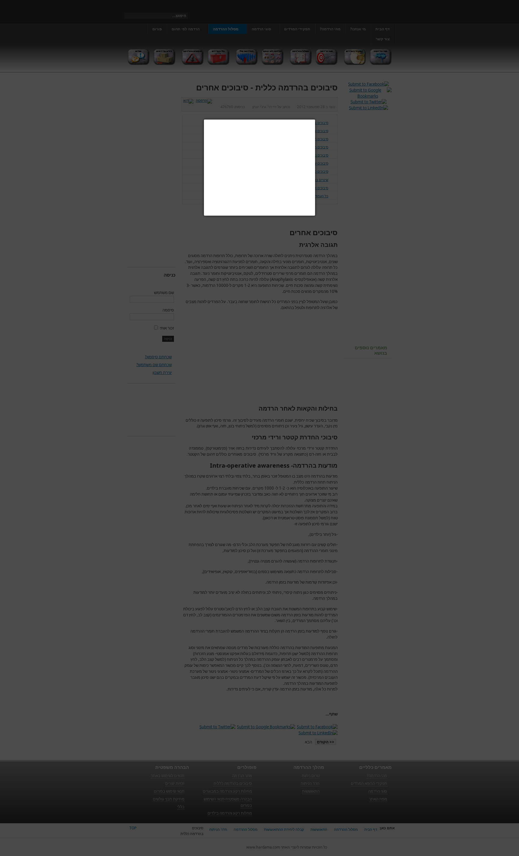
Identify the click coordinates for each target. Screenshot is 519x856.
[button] (315, 119)
